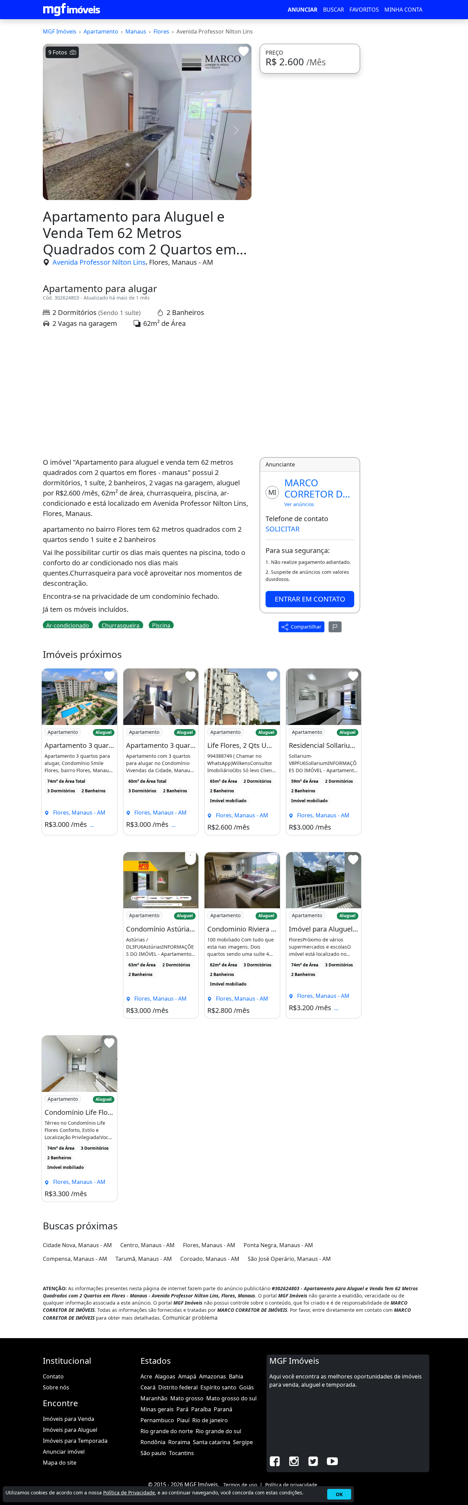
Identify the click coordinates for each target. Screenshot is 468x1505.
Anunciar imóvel (64, 1451)
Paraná (223, 1409)
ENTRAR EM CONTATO (310, 599)
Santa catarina (211, 1442)
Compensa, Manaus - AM (75, 1259)
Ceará (148, 1387)
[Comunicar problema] (335, 626)
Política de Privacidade (129, 1492)
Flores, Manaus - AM (181, 262)
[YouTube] (332, 1461)
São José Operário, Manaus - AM (289, 1259)
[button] (58, 130)
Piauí (183, 1420)
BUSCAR (333, 9)
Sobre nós (56, 1387)
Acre (146, 1376)
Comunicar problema (190, 1317)
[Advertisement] (147, 393)
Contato (53, 1376)
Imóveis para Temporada (75, 1440)
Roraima (179, 1442)
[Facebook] (274, 1461)
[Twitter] (313, 1461)
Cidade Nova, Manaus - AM (77, 1245)
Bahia (236, 1376)
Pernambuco (157, 1420)
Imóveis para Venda (68, 1419)
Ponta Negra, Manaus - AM (278, 1245)
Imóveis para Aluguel (70, 1430)
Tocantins (181, 1453)
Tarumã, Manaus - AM (143, 1259)
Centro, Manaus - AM (147, 1245)
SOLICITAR (282, 528)
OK (339, 1494)
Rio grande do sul (218, 1431)
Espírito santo (218, 1387)
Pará (182, 1409)
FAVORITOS (364, 9)
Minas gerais (157, 1409)
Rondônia (152, 1442)
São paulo (153, 1453)
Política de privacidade (291, 1484)
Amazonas (212, 1376)
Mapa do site (59, 1462)
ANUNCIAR (303, 9)
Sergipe (243, 1442)
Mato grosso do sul (231, 1398)
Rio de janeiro (210, 1420)
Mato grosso (187, 1398)
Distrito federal (178, 1387)
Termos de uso (240, 1484)
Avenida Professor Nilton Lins (99, 262)
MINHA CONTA (403, 9)
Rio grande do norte (166, 1431)
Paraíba (201, 1409)
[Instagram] (293, 1461)
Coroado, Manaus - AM (209, 1259)
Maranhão (154, 1398)
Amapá (187, 1376)
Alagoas (165, 1376)
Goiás (246, 1387)
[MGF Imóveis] (71, 9)
